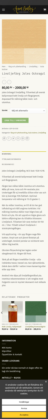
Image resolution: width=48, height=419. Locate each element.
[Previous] (2, 318)
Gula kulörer (32, 133)
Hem (4, 66)
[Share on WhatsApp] (4, 138)
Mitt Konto (7, 348)
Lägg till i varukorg (15, 120)
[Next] (45, 318)
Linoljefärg (33, 66)
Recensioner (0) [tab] (8, 164)
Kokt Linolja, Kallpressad (11, 327)
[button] (3, 9)
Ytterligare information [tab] (11, 159)
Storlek (4, 110)
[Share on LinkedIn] (27, 138)
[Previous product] (9, 82)
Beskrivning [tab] (6, 154)
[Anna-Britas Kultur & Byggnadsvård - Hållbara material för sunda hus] (24, 9)
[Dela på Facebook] (9, 138)
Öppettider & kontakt (12, 354)
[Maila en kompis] (18, 138)
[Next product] (4, 82)
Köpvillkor (6, 351)
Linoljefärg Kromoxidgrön (35, 327)
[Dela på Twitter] (13, 138)
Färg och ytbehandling (17, 66)
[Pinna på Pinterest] (23, 138)
